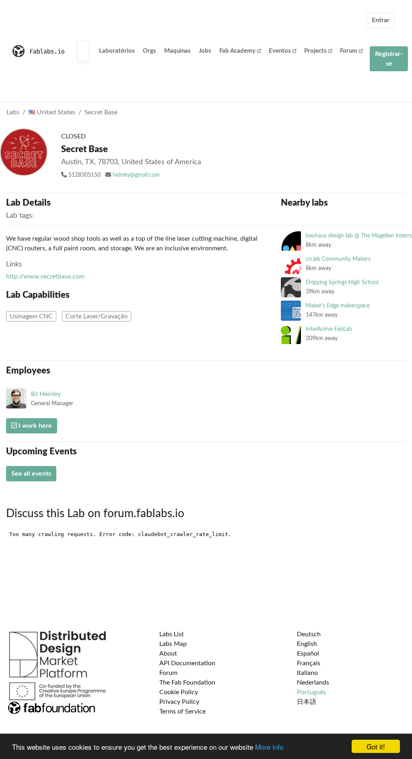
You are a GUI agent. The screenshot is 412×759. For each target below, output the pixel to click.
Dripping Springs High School (342, 282)
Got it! (376, 746)
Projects (315, 51)
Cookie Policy (178, 692)
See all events (31, 473)
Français (308, 663)
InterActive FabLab (329, 329)
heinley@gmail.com (136, 175)
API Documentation (187, 663)
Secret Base (100, 112)
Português (311, 692)
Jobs (205, 51)
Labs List (171, 634)
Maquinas (177, 51)
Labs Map (173, 644)
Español (308, 653)
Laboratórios (117, 51)
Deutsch (309, 634)
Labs (12, 112)
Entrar (380, 20)
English (307, 644)
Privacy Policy (179, 702)
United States (55, 112)
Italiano (307, 673)
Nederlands (313, 682)
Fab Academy (237, 51)
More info (269, 747)
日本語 (306, 702)
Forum (348, 51)
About (168, 653)
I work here (34, 426)
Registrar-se (389, 59)
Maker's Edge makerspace (338, 306)
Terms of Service (182, 711)
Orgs (149, 51)
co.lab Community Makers (338, 259)
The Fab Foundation (187, 682)
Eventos (280, 51)
